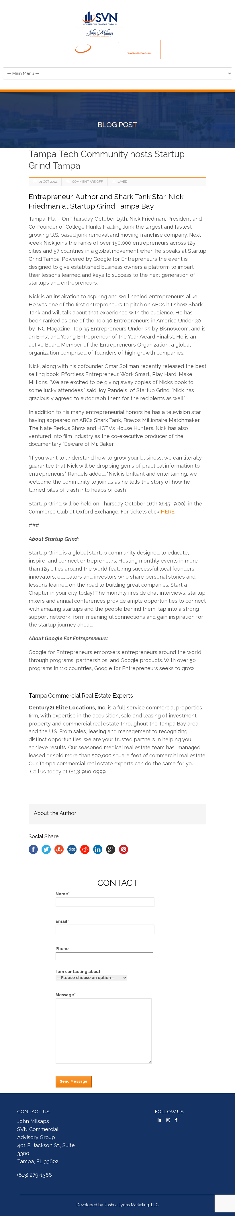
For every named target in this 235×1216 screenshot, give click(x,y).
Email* (62, 921)
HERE (168, 512)
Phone (62, 948)
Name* (63, 894)
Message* (66, 995)
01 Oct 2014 (48, 182)
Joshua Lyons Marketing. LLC (131, 1205)
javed (122, 182)
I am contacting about (78, 971)
